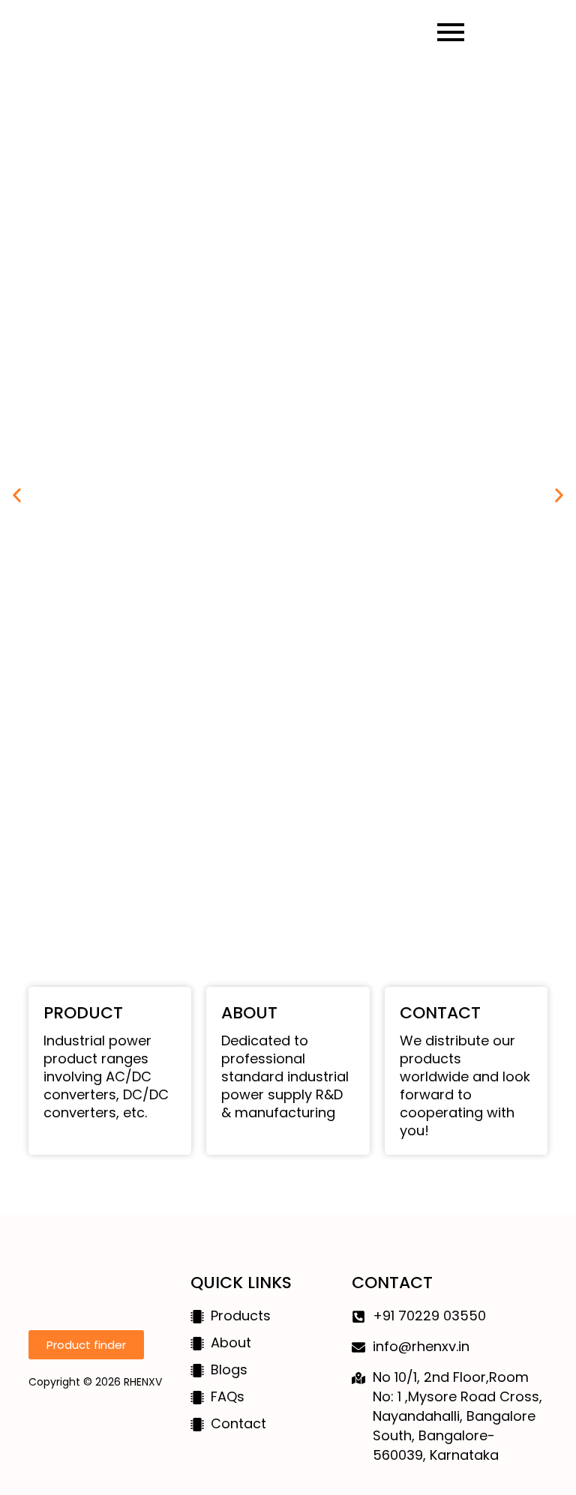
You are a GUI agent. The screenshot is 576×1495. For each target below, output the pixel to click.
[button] (17, 495)
